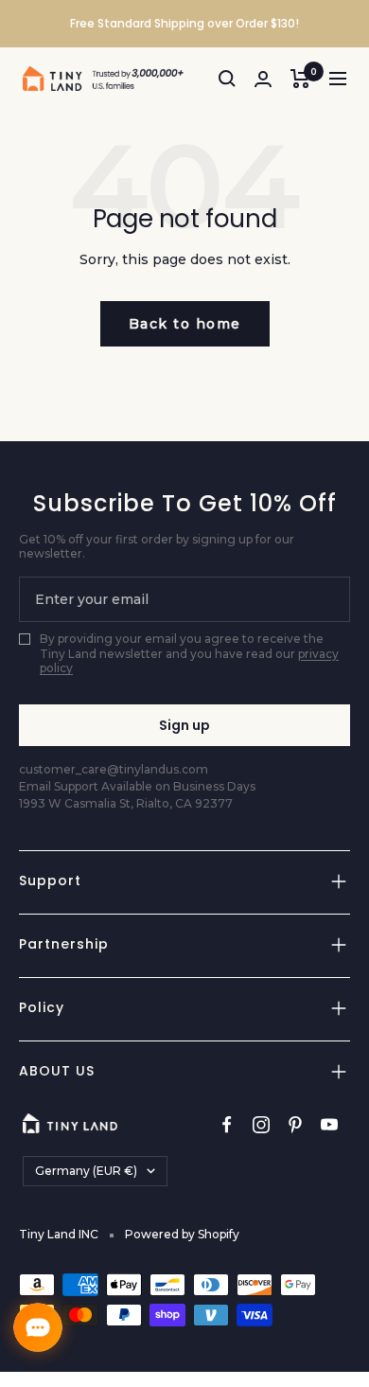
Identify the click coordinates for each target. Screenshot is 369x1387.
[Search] (227, 78)
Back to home (185, 323)
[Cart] (300, 78)
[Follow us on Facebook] (227, 1125)
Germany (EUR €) (86, 1171)
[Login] (263, 79)
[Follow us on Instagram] (261, 1125)
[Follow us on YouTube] (329, 1125)
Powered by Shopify (182, 1234)
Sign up (184, 725)
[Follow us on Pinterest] (295, 1125)
